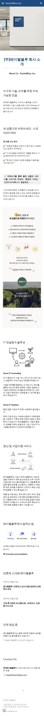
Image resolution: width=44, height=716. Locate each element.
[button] (3, 3)
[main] (22, 61)
